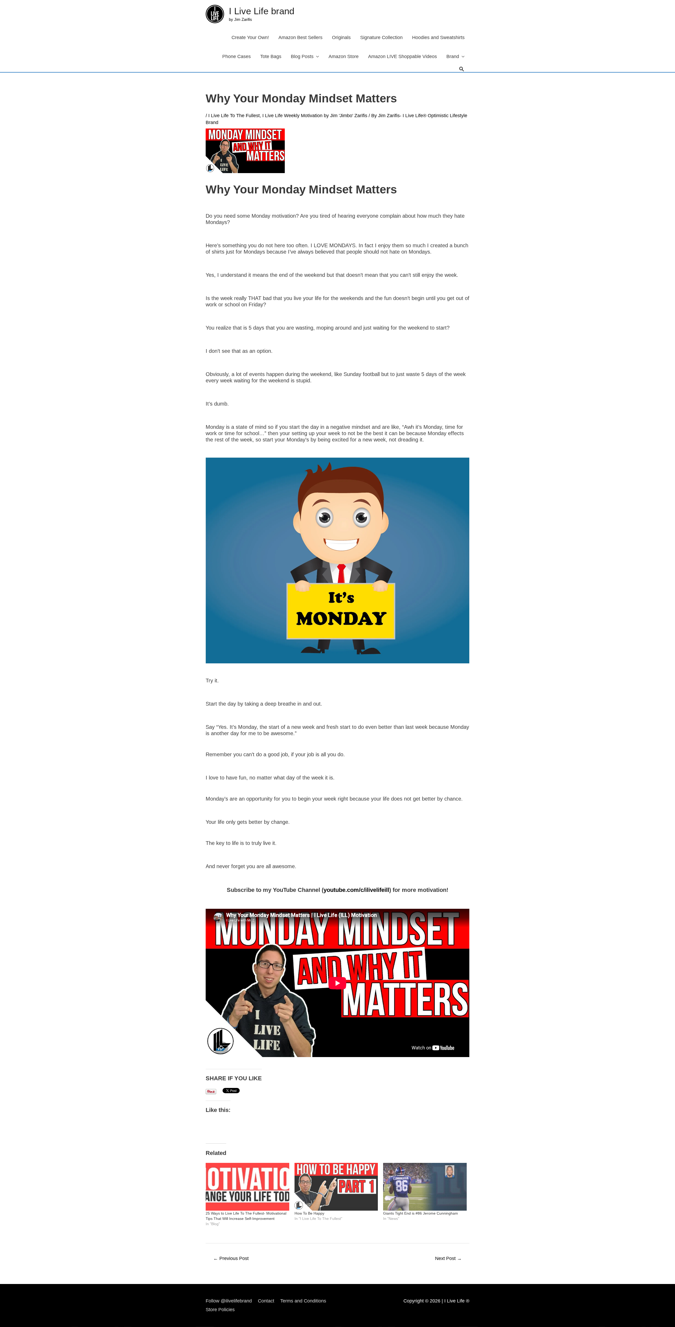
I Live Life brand (261, 11)
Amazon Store (344, 56)
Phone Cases (236, 56)
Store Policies (220, 1309)
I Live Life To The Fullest (234, 115)
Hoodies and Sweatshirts (438, 37)
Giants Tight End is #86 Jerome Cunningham (420, 1213)
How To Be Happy (309, 1213)
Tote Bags (270, 56)
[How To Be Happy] (336, 1187)
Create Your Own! (250, 37)
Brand (452, 56)
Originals (341, 37)
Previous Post (231, 1258)
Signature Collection (381, 37)
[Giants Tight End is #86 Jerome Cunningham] (425, 1187)
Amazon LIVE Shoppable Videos (402, 56)
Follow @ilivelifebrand (229, 1301)
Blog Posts (302, 56)
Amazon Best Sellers (300, 37)
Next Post (448, 1258)
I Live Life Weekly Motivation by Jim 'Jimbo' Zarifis (314, 115)
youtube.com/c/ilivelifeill (356, 890)
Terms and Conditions (303, 1301)
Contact (266, 1301)
